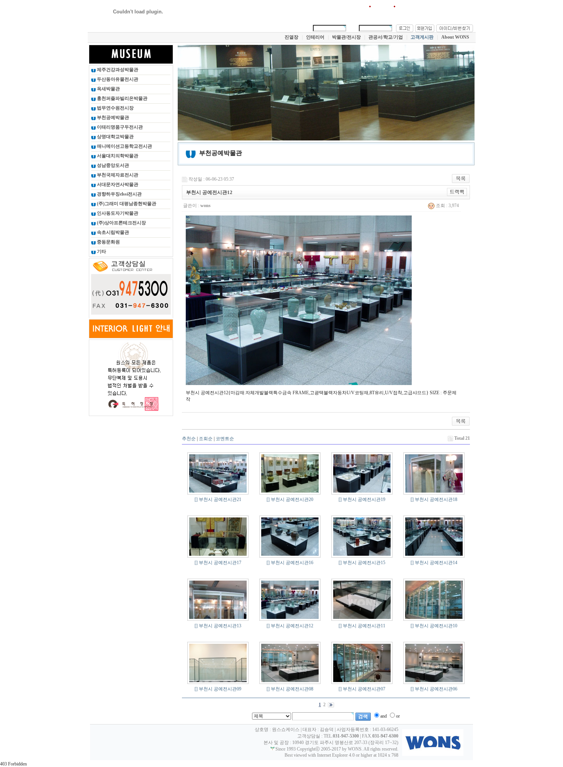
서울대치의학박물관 (117, 155)
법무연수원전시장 (115, 108)
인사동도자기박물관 (117, 213)
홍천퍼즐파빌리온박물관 (121, 98)
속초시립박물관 (112, 232)
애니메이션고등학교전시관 (124, 146)
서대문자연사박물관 (117, 184)
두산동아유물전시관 (117, 79)
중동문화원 (108, 242)
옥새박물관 (108, 88)
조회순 (206, 438)
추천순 (189, 438)
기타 (101, 251)
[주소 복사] (457, 191)
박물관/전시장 (346, 37)
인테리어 (315, 37)
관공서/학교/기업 (385, 37)
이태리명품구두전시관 (119, 127)
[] (196, 499)
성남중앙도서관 (112, 165)
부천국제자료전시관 (117, 175)
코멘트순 (225, 438)
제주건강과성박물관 (117, 69)
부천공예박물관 (112, 117)
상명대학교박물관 (115, 136)
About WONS (455, 37)
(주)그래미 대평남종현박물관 (126, 203)
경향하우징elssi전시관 (119, 194)
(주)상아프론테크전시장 (121, 222)
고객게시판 (422, 37)
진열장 (291, 37)
